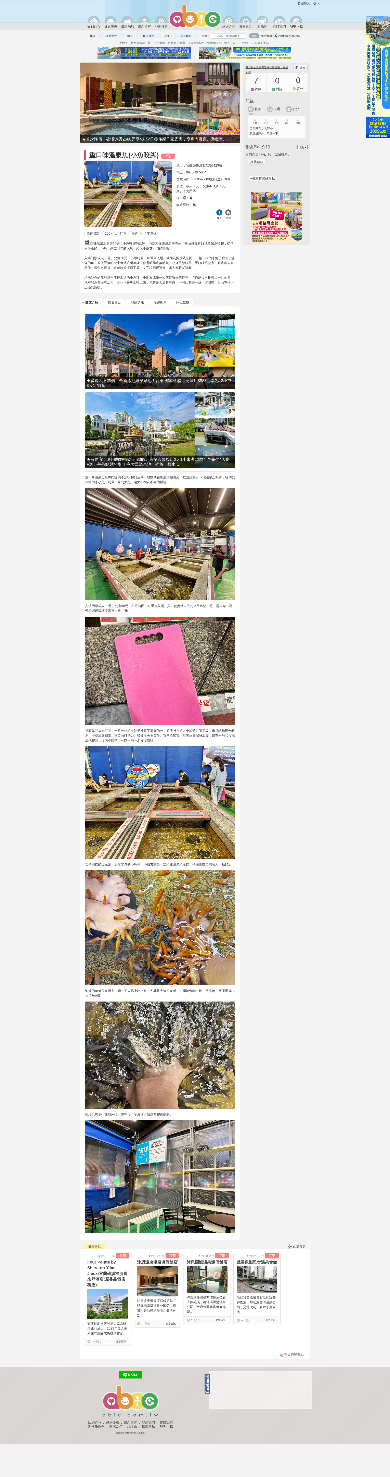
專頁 (219, 218)
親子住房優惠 (156, 42)
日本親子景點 (260, 42)
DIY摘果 (243, 42)
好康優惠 (110, 26)
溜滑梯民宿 (214, 42)
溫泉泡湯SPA (196, 42)
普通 (276, 123)
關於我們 (148, 1422)
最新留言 (144, 26)
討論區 (262, 26)
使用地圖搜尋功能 (288, 36)
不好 (255, 123)
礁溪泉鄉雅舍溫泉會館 (257, 1262)
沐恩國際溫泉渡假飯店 (207, 1262)
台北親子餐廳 (176, 42)
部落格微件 (96, 1426)
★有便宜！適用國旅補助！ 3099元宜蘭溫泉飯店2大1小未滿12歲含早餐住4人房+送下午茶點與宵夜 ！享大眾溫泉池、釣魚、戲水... (158, 462)
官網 (228, 218)
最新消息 (127, 26)
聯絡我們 (279, 26)
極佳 (298, 123)
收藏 (257, 109)
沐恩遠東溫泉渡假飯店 (157, 1262)
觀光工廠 (230, 42)
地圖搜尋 (161, 26)
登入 (316, 3)
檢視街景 (160, 302)
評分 (295, 109)
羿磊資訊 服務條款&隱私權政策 (130, 1433)
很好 (287, 123)
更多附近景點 (293, 1355)
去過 (276, 109)
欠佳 (265, 123)
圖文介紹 (91, 302)
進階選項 (266, 36)
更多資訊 (121, 1341)
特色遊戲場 (138, 42)
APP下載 (296, 26)
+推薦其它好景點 (262, 178)
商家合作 (228, 26)
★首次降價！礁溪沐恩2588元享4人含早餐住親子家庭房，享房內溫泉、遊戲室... (154, 139)
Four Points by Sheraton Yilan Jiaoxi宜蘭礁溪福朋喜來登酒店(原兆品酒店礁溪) (107, 1273)
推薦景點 (245, 26)
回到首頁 (93, 26)
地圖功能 (137, 302)
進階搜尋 (299, 1246)
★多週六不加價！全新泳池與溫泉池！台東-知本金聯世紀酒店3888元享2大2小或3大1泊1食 (159, 383)
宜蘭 (168, 156)
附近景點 (182, 302)
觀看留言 (114, 302)
